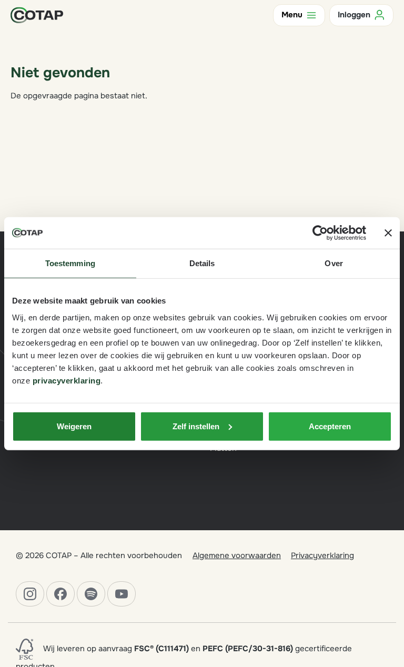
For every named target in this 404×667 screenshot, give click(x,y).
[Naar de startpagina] (37, 14)
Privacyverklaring (322, 555)
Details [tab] (202, 263)
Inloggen (354, 14)
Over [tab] (333, 263)
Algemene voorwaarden (237, 555)
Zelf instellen (196, 425)
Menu (291, 14)
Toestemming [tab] (70, 263)
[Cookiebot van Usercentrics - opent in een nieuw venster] (320, 233)
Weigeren (74, 425)
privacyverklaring (67, 380)
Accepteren (330, 425)
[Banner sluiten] (388, 233)
